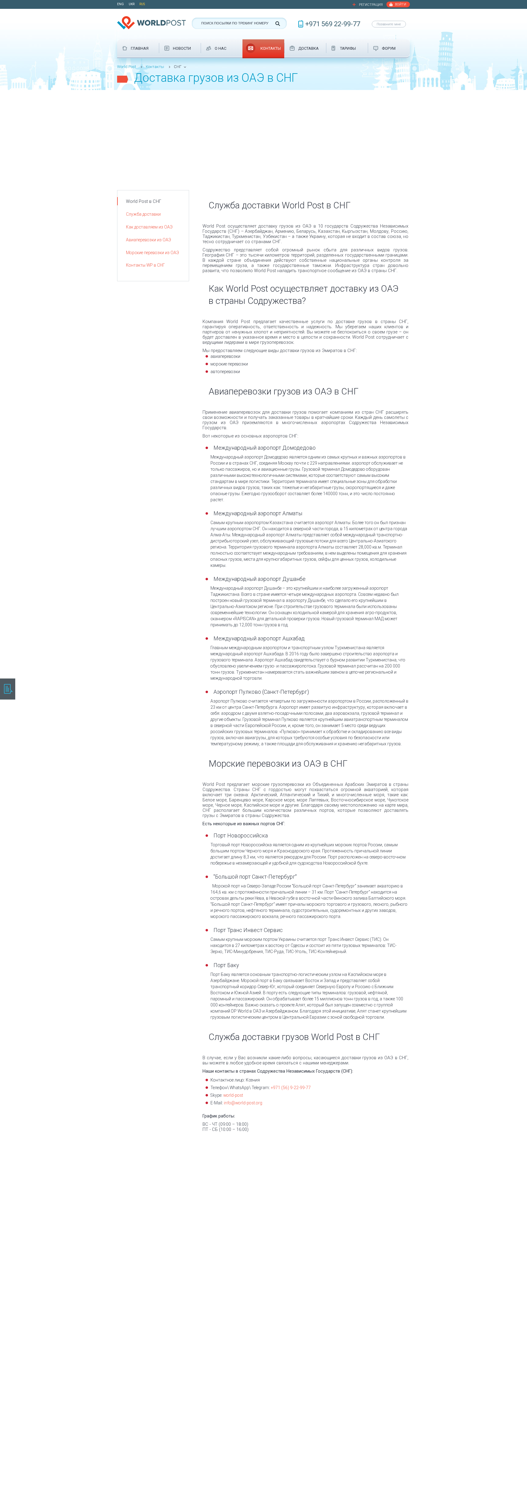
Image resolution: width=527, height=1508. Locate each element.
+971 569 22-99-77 (332, 24)
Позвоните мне (389, 24)
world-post (233, 1095)
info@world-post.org (243, 1102)
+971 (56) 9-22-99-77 (291, 1087)
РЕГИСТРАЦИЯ (371, 5)
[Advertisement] (263, 135)
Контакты (155, 66)
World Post (126, 66)
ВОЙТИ (400, 4)
